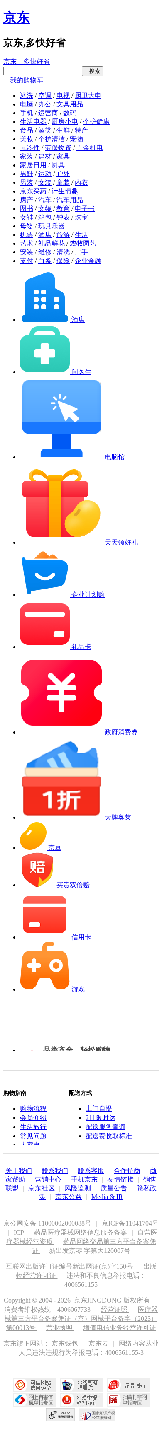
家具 (63, 156)
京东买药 (33, 191)
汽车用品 (69, 199)
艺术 (26, 243)
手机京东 (84, 1179)
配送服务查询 (105, 1126)
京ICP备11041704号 (130, 1223)
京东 (16, 17)
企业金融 (88, 260)
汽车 (45, 199)
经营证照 (115, 1309)
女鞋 (26, 217)
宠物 (76, 138)
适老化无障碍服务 (60, 1414)
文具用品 (69, 104)
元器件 (30, 147)
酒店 (45, 234)
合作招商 (127, 1170)
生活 (81, 234)
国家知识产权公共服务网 (97, 1414)
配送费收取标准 (109, 1135)
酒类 (45, 130)
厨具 (58, 165)
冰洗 (26, 95)
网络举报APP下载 (81, 1400)
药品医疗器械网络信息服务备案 (81, 1232)
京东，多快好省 (26, 61)
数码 (69, 112)
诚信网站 (128, 1385)
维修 (45, 252)
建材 (45, 156)
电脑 (26, 104)
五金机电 (89, 147)
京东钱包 (66, 1343)
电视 (63, 95)
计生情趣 (65, 191)
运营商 (48, 112)
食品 (26, 130)
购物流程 (33, 1108)
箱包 (45, 217)
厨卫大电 (88, 95)
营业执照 (60, 1327)
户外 (63, 173)
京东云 (99, 1343)
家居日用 (33, 165)
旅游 (63, 234)
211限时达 (100, 1117)
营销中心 (48, 1179)
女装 (45, 182)
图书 (26, 208)
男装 (26, 182)
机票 (26, 234)
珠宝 (81, 217)
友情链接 (120, 1179)
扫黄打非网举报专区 (128, 1400)
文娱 (45, 208)
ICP (19, 1232)
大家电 (30, 1145)
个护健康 (96, 121)
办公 (45, 104)
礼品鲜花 (51, 243)
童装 (63, 182)
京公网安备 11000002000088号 (48, 1223)
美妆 (26, 138)
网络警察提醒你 (81, 1385)
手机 (26, 112)
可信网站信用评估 (34, 1385)
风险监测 (77, 1188)
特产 (81, 130)
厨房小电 (65, 121)
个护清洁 (51, 138)
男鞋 (26, 173)
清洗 (63, 252)
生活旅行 (33, 1126)
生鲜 (63, 130)
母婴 (26, 225)
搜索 (92, 71)
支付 (26, 260)
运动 (45, 173)
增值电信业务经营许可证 (119, 1327)
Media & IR (107, 1196)
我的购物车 (26, 80)
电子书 (85, 208)
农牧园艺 (83, 243)
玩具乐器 (51, 225)
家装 (26, 156)
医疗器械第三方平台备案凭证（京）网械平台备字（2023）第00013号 (81, 1318)
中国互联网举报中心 (34, 1400)
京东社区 (41, 1188)
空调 (45, 95)
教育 (63, 208)
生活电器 (33, 121)
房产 (26, 199)
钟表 (63, 217)
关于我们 (18, 1170)
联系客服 (91, 1170)
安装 (26, 252)
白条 (45, 260)
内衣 (81, 182)
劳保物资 (58, 147)
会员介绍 (33, 1117)
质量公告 (114, 1188)
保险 (63, 260)
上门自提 (99, 1108)
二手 (81, 252)
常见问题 (33, 1135)
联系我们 (55, 1170)
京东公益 (68, 1196)
